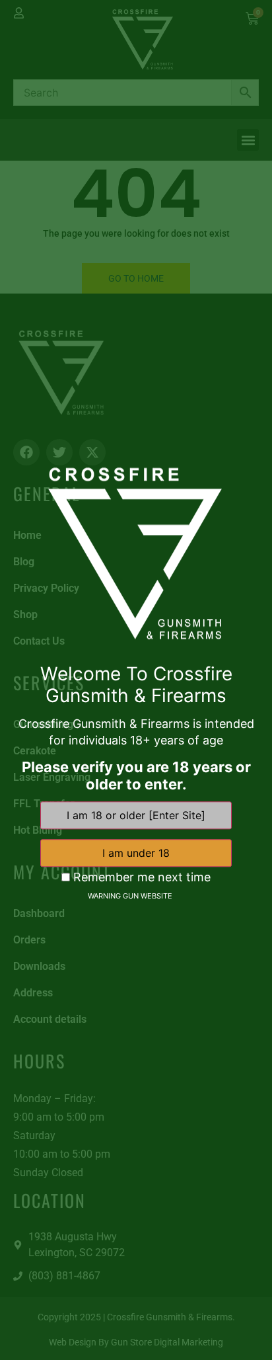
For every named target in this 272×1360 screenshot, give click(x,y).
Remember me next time (140, 877)
